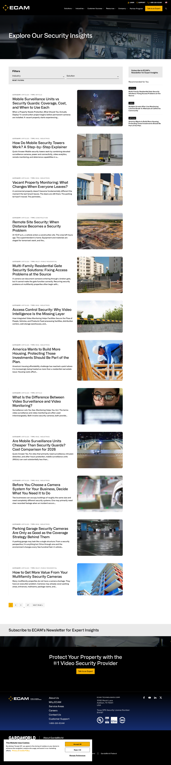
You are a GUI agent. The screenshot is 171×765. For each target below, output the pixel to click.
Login (132, 2)
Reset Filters (18, 80)
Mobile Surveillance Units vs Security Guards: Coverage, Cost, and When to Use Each (39, 103)
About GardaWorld (53, 737)
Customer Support (59, 718)
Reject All (77, 750)
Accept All (77, 744)
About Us (54, 698)
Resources (110, 8)
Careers (53, 710)
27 (29, 605)
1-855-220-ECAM (156, 2)
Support (141, 2)
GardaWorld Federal (109, 753)
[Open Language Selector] (166, 2)
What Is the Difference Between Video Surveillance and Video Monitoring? (38, 401)
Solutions (68, 8)
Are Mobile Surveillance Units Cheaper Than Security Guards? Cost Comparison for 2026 (38, 445)
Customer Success (94, 8)
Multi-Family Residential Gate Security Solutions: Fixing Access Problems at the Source (39, 270)
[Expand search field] (166, 9)
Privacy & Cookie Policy (21, 750)
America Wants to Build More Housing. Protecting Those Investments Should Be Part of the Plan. (145, 123)
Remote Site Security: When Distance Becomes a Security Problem (36, 226)
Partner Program (136, 8)
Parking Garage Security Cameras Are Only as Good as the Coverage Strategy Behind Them (40, 532)
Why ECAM (55, 702)
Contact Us (55, 714)
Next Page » (38, 605)
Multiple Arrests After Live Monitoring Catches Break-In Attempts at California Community (145, 108)
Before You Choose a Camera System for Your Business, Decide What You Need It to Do (40, 489)
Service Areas (56, 706)
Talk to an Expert (153, 8)
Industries (80, 8)
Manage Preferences (77, 755)
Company (122, 8)
